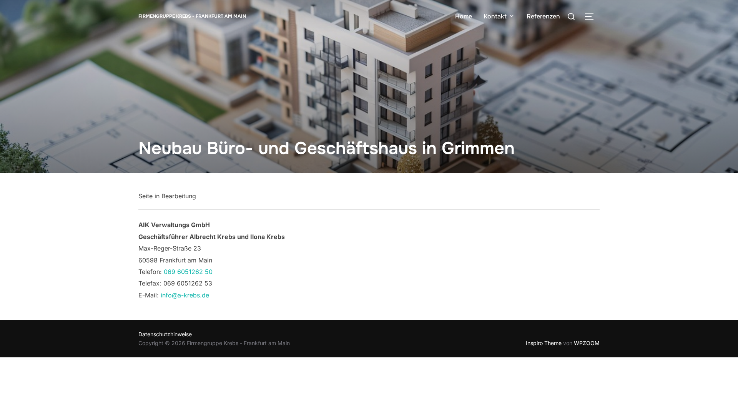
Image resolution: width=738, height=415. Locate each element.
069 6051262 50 (188, 272)
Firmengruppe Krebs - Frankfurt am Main (192, 16)
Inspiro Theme (544, 343)
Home (463, 16)
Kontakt (495, 16)
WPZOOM (587, 343)
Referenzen (543, 16)
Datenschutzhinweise (165, 334)
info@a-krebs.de (185, 295)
